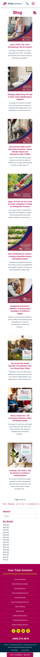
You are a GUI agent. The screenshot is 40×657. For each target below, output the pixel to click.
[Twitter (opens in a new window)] (18, 631)
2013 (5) (5, 557)
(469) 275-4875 (20, 638)
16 (23, 504)
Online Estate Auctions (20, 615)
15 (20, 504)
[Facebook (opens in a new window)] (13, 631)
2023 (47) (6, 532)
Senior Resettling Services (20, 593)
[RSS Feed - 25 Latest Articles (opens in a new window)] (34, 12)
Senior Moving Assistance (20, 584)
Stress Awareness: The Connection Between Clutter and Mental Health (20, 418)
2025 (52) (6, 527)
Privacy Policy (25, 650)
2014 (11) (6, 554)
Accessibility (14, 650)
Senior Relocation (20, 579)
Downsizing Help (20, 597)
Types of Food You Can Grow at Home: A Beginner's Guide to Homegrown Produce (20, 204)
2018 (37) (6, 545)
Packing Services (20, 588)
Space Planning (20, 606)
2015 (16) (6, 552)
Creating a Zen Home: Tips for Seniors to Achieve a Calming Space (20, 473)
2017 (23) (6, 547)
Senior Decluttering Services (20, 602)
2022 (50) (6, 535)
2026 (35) (6, 525)
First (4, 504)
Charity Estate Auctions (20, 620)
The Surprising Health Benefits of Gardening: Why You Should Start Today (20, 365)
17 (26, 504)
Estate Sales (20, 611)
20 (35, 504)
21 (38, 504)
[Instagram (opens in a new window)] (28, 631)
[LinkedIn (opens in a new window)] (23, 631)
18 (29, 504)
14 (17, 504)
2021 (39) (6, 537)
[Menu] (33, 3)
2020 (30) (6, 540)
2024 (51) (6, 530)
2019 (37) (6, 542)
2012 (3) (5, 559)
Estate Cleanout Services (20, 625)
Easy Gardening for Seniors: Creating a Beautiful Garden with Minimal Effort (20, 256)
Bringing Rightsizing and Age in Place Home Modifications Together (20, 96)
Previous (11, 504)
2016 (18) (6, 550)
